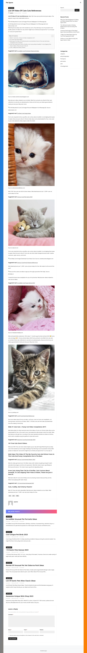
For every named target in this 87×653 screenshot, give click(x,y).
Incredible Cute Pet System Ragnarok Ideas (28, 51)
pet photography (64, 56)
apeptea (11, 13)
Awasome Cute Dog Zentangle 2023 (26, 439)
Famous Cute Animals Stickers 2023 (26, 459)
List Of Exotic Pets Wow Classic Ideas (21, 581)
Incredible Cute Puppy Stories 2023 (26, 283)
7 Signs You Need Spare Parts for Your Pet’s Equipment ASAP (68, 35)
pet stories (11, 8)
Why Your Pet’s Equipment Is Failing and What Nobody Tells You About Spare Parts (69, 21)
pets (61, 63)
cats (10, 495)
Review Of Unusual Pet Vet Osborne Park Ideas (25, 565)
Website (41, 629)
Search (62, 7)
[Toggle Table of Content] (51, 36)
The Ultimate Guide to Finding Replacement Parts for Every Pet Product (68, 26)
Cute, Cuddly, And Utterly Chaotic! (17, 47)
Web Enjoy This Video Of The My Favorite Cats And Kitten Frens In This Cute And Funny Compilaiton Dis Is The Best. (29, 41)
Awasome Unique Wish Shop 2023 (19, 596)
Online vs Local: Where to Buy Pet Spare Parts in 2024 (68, 39)
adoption (62, 54)
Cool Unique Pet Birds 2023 (17, 534)
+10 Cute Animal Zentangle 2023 (25, 483)
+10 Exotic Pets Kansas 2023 (17, 550)
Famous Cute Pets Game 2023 (24, 197)
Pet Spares (63, 59)
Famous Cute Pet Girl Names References (27, 262)
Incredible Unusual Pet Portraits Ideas (21, 519)
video (17, 495)
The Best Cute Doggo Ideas (24, 113)
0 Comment (24, 13)
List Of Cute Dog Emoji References (25, 416)
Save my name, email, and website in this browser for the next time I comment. (27, 635)
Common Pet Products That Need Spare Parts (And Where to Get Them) (69, 31)
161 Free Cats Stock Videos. (16, 39)
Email (25, 629)
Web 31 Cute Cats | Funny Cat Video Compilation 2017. (22, 38)
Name (10, 629)
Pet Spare (9, 3)
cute (13, 495)
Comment (10, 614)
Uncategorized (64, 66)
